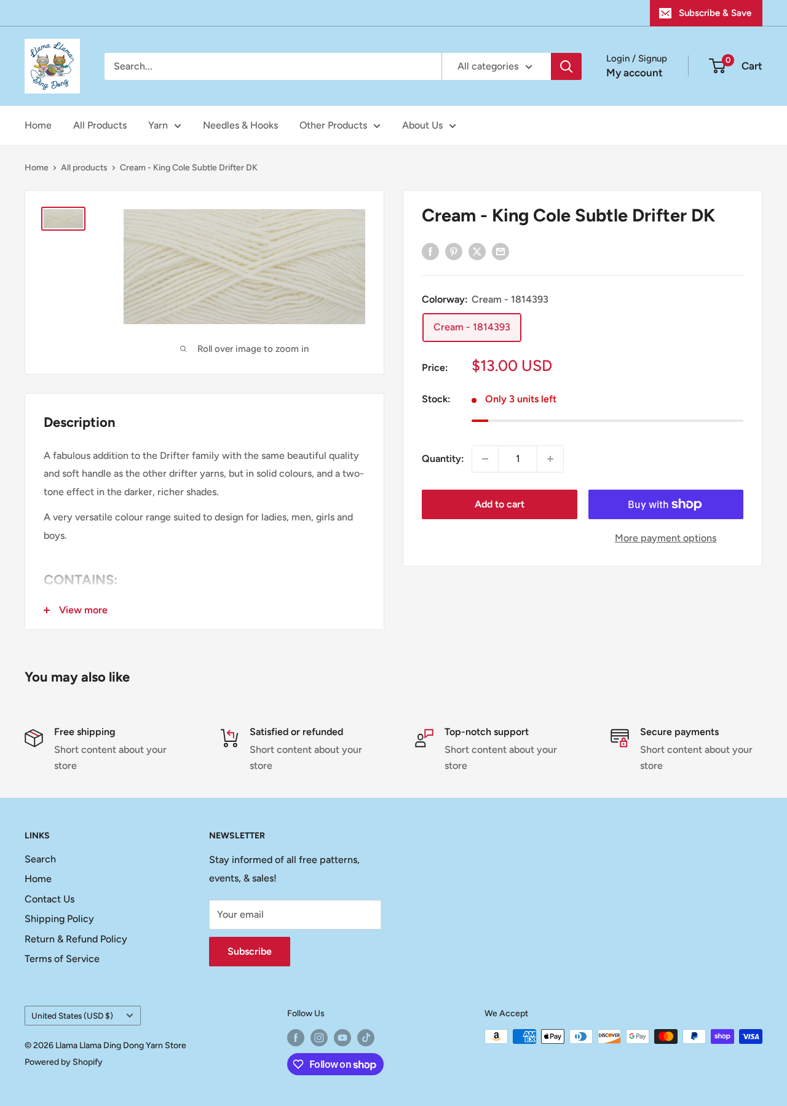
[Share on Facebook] (430, 251)
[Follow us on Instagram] (319, 1037)
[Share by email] (500, 251)
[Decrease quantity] (485, 459)
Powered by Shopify (64, 1062)
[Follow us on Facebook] (295, 1037)
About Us (422, 125)
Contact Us (49, 899)
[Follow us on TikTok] (365, 1037)
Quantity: (443, 458)
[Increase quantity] (550, 459)
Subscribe (249, 951)
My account (634, 72)
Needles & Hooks (240, 125)
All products (84, 167)
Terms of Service (62, 959)
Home (38, 125)
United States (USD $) (72, 1015)
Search (40, 859)
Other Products (333, 125)
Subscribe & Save (715, 12)
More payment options (665, 538)
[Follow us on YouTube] (342, 1037)
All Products (100, 125)
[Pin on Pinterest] (453, 251)
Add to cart (499, 504)
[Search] (566, 66)
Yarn (158, 125)
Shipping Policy (59, 919)
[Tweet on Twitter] (477, 251)
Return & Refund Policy (76, 939)
